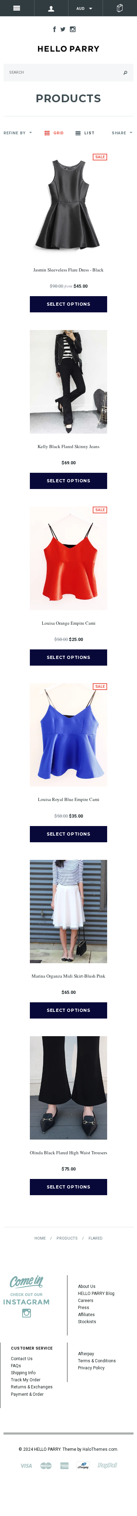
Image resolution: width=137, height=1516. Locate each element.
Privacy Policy (91, 1367)
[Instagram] (26, 1296)
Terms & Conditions (97, 1360)
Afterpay (86, 1353)
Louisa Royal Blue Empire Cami (68, 799)
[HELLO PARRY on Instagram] (71, 28)
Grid (58, 133)
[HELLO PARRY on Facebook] (53, 28)
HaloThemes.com (100, 1449)
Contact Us (22, 1358)
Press (83, 1307)
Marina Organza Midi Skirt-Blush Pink (68, 976)
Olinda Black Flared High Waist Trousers (68, 1152)
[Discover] (83, 1465)
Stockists (87, 1321)
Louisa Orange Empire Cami (69, 623)
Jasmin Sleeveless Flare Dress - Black (68, 270)
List (89, 133)
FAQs (16, 1365)
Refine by (15, 133)
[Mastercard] (46, 1465)
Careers (85, 1300)
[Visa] (26, 1465)
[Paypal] (107, 1465)
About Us (87, 1286)
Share (119, 133)
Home (40, 1238)
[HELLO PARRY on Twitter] (61, 28)
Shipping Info (23, 1372)
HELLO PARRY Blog (96, 1293)
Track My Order (25, 1379)
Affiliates (86, 1314)
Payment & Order (27, 1394)
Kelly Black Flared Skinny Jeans (68, 446)
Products (67, 1238)
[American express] (64, 1465)
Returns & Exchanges (32, 1386)
